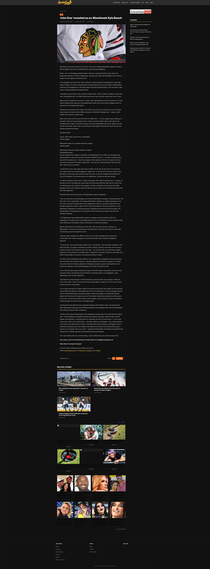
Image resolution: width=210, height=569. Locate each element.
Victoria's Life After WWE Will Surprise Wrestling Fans (117, 521)
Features (58, 554)
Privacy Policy (93, 552)
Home (61, 11)
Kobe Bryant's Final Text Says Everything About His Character (82, 496)
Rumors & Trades (60, 559)
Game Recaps (59, 552)
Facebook (82, 350)
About (91, 546)
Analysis (58, 549)
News (57, 546)
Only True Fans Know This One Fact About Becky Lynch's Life (100, 496)
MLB (151, 2)
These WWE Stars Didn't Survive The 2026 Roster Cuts (64, 521)
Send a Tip (125, 2)
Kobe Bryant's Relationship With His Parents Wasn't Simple (64, 496)
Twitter (98, 350)
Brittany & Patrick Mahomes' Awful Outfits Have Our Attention (117, 496)
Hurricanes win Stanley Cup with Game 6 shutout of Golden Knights (107, 389)
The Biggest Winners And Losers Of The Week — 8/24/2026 (82, 523)
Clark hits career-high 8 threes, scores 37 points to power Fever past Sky (140, 31)
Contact (91, 549)
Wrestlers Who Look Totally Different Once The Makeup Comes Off (100, 523)
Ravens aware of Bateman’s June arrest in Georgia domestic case (139, 43)
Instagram (89, 350)
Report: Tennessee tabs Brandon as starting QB (140, 25)
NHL (65, 11)
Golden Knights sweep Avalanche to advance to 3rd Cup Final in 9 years (73, 414)
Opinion (58, 557)
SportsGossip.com (70, 350)
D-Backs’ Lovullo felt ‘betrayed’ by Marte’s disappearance (139, 38)
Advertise (116, 2)
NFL (143, 2)
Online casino (135, 2)
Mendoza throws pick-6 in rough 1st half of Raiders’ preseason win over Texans (140, 50)
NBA (147, 2)
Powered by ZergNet (121, 529)
